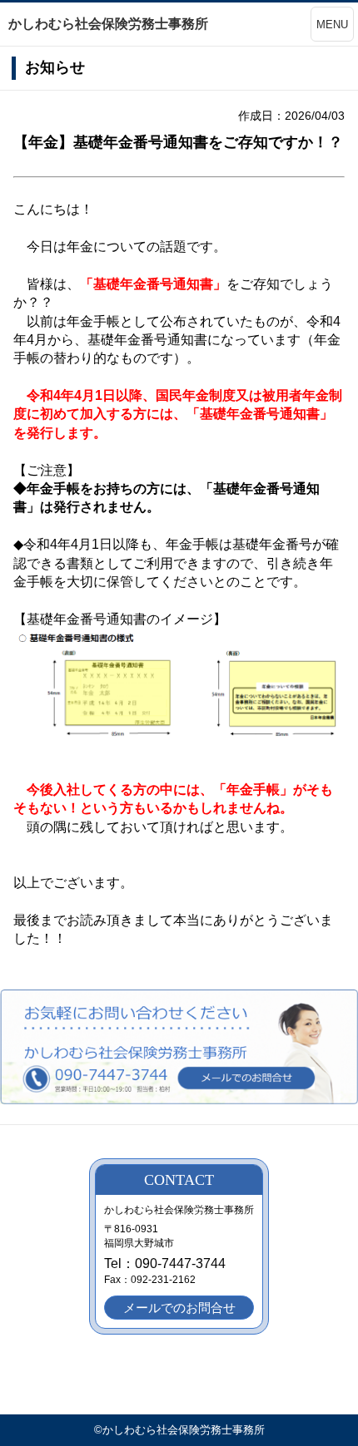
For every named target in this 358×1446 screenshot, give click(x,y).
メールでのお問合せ (179, 1307)
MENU (332, 24)
